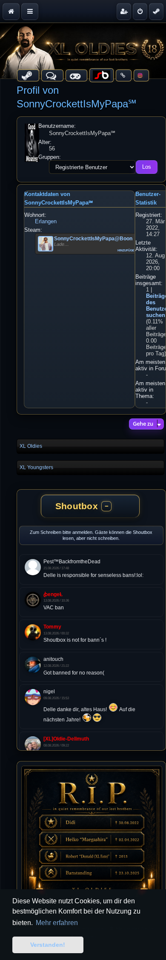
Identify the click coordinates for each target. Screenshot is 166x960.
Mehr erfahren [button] (57, 922)
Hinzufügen (127, 250)
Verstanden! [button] (47, 944)
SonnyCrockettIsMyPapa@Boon (93, 239)
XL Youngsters (36, 467)
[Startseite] (83, 50)
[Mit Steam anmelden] (156, 11)
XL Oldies (31, 446)
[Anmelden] (140, 11)
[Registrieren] (124, 11)
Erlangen (46, 221)
